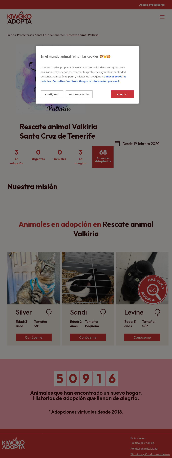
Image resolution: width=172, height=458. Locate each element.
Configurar (52, 94)
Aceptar (122, 94)
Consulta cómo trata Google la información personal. (86, 81)
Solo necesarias (79, 94)
